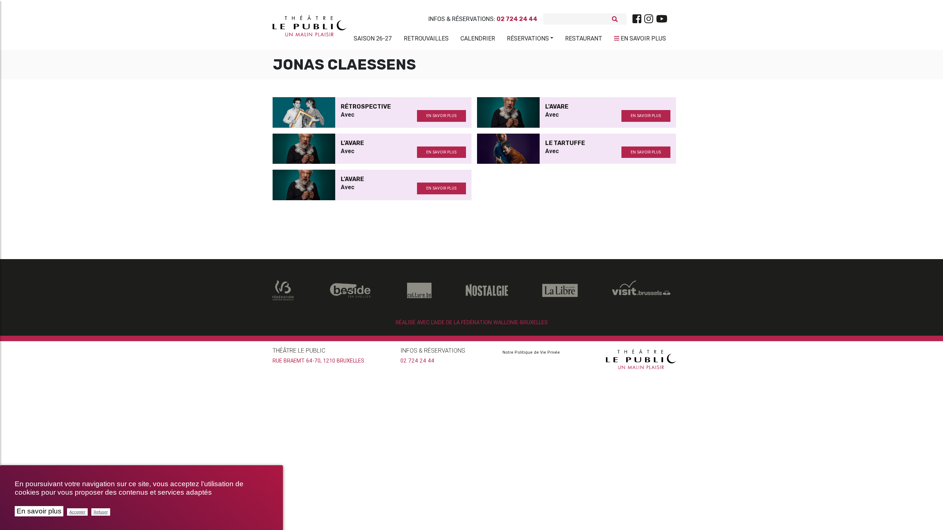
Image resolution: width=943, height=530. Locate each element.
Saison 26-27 (373, 38)
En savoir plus (39, 511)
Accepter (77, 512)
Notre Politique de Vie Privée (531, 352)
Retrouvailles (426, 38)
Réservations (528, 38)
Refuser (101, 512)
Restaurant (583, 38)
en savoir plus (441, 115)
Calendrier (477, 38)
